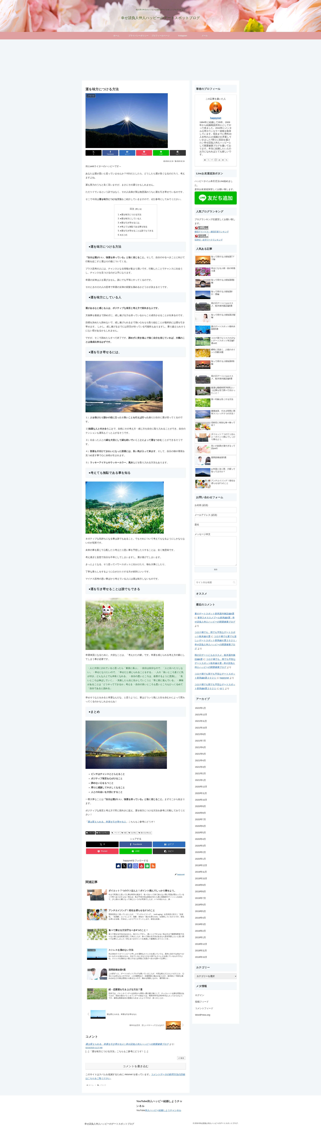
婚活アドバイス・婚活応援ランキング (212, 232)
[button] (178, 153)
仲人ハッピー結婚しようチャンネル (163, 1110)
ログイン (199, 995)
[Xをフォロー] (124, 865)
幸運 (125, 833)
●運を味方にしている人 (130, 218)
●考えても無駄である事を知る (133, 227)
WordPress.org (202, 1015)
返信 (182, 1058)
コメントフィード (204, 1008)
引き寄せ (134, 833)
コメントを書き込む (136, 1066)
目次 (132, 209)
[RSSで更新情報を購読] (152, 865)
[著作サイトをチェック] (118, 865)
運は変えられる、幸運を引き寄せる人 (107, 822)
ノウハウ (91, 833)
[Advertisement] (160, 59)
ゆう (222, 688)
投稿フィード (202, 1001)
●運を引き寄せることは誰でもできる (136, 231)
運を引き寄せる (103, 833)
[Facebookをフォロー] (129, 865)
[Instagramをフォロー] (135, 865)
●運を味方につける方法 (130, 214)
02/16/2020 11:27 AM (94, 1048)
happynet (215, 118)
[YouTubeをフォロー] (141, 865)
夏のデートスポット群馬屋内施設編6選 (214, 613)
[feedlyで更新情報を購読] (147, 865)
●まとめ (123, 235)
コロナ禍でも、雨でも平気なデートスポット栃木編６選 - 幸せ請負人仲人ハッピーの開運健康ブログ (215, 663)
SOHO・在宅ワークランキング (209, 240)
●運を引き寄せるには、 (130, 222)
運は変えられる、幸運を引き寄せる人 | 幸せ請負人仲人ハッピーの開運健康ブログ (127, 1044)
